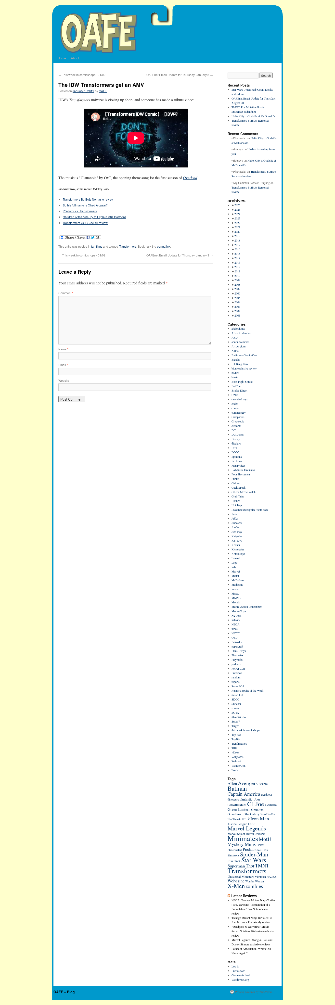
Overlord (190, 177)
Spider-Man (254, 854)
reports (236, 682)
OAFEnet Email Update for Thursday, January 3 (179, 75)
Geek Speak (238, 487)
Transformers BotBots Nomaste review (88, 199)
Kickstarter (238, 549)
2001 (237, 315)
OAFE (103, 91)
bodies (235, 373)
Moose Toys (239, 611)
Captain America (244, 794)
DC (234, 430)
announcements (240, 342)
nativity (236, 620)
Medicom (237, 584)
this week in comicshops (246, 730)
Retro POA (238, 686)
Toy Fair (236, 735)
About (75, 58)
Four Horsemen (241, 474)
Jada (234, 514)
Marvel (236, 571)
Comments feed (241, 975)
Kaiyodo (237, 536)
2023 (237, 218)
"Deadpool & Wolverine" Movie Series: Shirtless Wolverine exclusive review (253, 931)
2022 (237, 223)
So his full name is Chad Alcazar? (85, 205)
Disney (236, 439)
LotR (251, 824)
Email (63, 365)
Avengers (248, 783)
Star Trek (234, 861)
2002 (237, 311)
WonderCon (238, 765)
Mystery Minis (242, 844)
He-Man (271, 814)
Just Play (237, 532)
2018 (237, 240)
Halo (263, 814)
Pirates (260, 845)
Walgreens (238, 757)
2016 (237, 249)
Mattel (235, 576)
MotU (265, 839)
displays (236, 443)
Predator (249, 849)
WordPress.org (240, 979)
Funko (235, 479)
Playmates (237, 655)
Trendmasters (239, 743)
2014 (237, 258)
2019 (237, 236)
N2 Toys (237, 615)
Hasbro (236, 501)
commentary (239, 412)
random (236, 677)
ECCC (235, 452)
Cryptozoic (238, 421)
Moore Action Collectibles (247, 607)
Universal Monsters (241, 876)
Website (63, 380)
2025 (237, 209)
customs (236, 426)
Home (62, 58)
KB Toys (237, 540)
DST (234, 448)
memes (236, 589)
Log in (235, 966)
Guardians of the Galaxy (244, 814)
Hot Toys (237, 505)
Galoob (236, 483)
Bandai (236, 359)
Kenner (236, 545)
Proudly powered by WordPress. (254, 992)
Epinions (237, 456)
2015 (237, 253)
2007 (237, 289)
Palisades (237, 642)
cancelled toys (240, 399)
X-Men (236, 886)
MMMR (237, 598)
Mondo (236, 602)
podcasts (237, 664)
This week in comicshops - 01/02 (81, 75)
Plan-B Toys (239, 651)
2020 (237, 231)
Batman (237, 788)
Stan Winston (239, 717)
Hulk (246, 819)
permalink (163, 246)
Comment (65, 293)
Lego (234, 562)
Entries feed (238, 971)
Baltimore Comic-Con (244, 355)
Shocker (236, 704)
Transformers (127, 246)
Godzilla (271, 804)
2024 (237, 214)
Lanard (236, 558)
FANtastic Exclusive (243, 470)
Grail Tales (238, 496)
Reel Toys (262, 850)
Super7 (236, 721)
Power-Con (238, 668)
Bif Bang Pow (240, 364)
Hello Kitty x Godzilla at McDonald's (253, 116)
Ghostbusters (237, 804)
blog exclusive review (244, 368)
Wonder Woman (254, 881)
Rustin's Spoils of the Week (247, 690)
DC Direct (238, 434)
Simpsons (233, 855)
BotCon (236, 386)
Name (63, 349)
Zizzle (235, 770)
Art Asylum (238, 346)
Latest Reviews (244, 895)
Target (235, 726)
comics (236, 408)
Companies (238, 417)
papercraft (237, 646)
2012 (237, 267)
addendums (238, 329)
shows (235, 708)
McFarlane (238, 580)
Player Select (235, 850)
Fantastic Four (250, 799)
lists (234, 567)
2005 (237, 298)
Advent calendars (242, 333)
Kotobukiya (238, 554)
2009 (237, 280)
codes (235, 404)
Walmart (236, 761)
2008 (237, 284)
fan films (96, 246)
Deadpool (266, 794)
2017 (237, 245)
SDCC (235, 699)
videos (235, 752)
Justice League (237, 824)
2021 (237, 227)
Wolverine (236, 881)
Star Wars (253, 860)
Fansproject (238, 465)
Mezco (235, 593)
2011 (237, 271)
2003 (237, 306)
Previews (237, 673)
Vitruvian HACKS (266, 876)
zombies (254, 886)
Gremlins (257, 809)
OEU (235, 637)
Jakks (235, 518)
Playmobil (237, 660)
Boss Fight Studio (242, 381)
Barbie (263, 783)
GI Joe (255, 804)
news (235, 629)
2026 (237, 205)
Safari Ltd (237, 695)
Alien (232, 783)
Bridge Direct (239, 390)
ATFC (235, 351)
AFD (235, 337)
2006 (237, 293)
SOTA (235, 712)
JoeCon (236, 527)
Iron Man (259, 818)
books (235, 377)
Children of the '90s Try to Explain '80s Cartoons (94, 217)
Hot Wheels (234, 819)
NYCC (236, 633)
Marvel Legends (247, 828)
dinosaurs (233, 799)
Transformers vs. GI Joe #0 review (85, 223)
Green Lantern (239, 809)
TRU (234, 748)
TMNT (262, 865)
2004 (237, 302)
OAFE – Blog (64, 991)
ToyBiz (236, 739)
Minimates (243, 838)
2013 (237, 262)
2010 (237, 276)
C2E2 (235, 395)
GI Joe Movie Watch (244, 492)
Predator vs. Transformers (80, 211)
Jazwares (237, 523)
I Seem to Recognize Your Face (250, 509)
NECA (236, 624)
